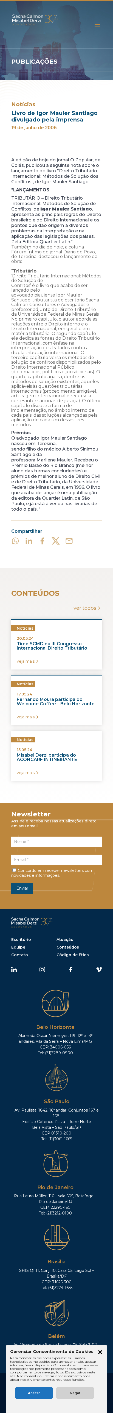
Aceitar (34, 1393)
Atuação (65, 939)
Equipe (18, 947)
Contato (19, 954)
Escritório (21, 939)
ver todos (85, 608)
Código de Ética (72, 954)
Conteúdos (67, 947)
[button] (100, 1352)
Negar (75, 1393)
